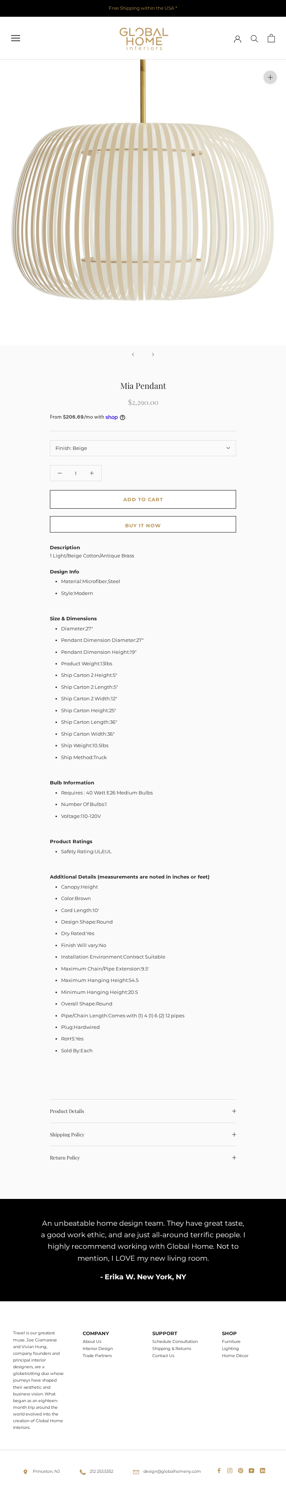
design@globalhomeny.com (172, 1471)
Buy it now (143, 525)
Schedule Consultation (175, 1342)
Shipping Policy (67, 1134)
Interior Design (98, 1349)
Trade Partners (97, 1356)
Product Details (67, 1111)
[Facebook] (220, 1469)
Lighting (230, 1349)
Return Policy (65, 1157)
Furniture (231, 1342)
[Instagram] (231, 1469)
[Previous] (133, 354)
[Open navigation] (15, 38)
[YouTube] (253, 1469)
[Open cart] (271, 38)
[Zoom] (270, 77)
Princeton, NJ (46, 1471)
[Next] (153, 354)
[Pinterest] (242, 1469)
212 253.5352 (101, 1471)
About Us (92, 1342)
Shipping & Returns (171, 1349)
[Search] (254, 38)
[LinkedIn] (264, 1469)
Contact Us (163, 1356)
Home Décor (235, 1356)
